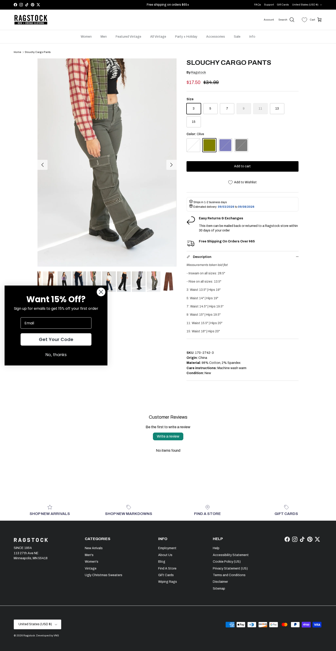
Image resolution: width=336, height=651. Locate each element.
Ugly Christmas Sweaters (103, 575)
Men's (89, 555)
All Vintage (158, 36)
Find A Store (167, 568)
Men (104, 36)
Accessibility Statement (231, 555)
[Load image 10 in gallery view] (106, 162)
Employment (167, 548)
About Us (165, 555)
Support (269, 4)
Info (252, 36)
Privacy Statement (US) (230, 568)
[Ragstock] (31, 20)
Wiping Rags (167, 581)
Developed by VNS (47, 635)
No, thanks (56, 354)
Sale (237, 36)
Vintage (90, 568)
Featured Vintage (128, 36)
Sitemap (219, 588)
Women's (91, 561)
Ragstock (198, 72)
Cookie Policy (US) (227, 561)
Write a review (168, 436)
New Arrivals (94, 548)
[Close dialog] (101, 292)
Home (17, 52)
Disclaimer (220, 581)
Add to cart (242, 166)
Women (86, 36)
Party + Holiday (186, 36)
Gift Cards (283, 4)
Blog (161, 561)
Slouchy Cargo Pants (38, 52)
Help (216, 548)
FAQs (257, 4)
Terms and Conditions (229, 575)
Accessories (215, 36)
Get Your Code (56, 339)
